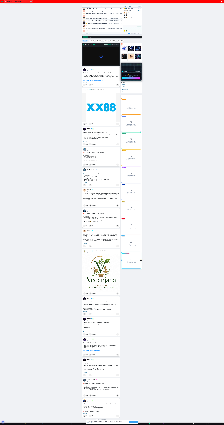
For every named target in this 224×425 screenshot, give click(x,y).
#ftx (98, 80)
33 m (87, 130)
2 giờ (87, 170)
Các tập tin (121, 40)
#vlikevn (123, 86)
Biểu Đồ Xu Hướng (107, 44)
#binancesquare (86, 80)
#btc (96, 350)
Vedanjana (89, 250)
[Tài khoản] (222, 2)
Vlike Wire (89, 69)
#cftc (96, 80)
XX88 (88, 89)
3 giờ (87, 211)
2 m (87, 70)
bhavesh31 (89, 189)
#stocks (98, 350)
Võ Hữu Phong (130, 10)
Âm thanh (113, 40)
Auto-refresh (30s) (133, 33)
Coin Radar (89, 400)
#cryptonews (92, 80)
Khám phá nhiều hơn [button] (90, 422)
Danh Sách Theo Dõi (115, 44)
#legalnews (101, 80)
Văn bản (92, 40)
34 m (87, 150)
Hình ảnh (99, 40)
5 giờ (87, 381)
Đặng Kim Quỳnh (130, 17)
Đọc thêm (85, 82)
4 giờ (87, 340)
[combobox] (18, 1)
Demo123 (129, 30)
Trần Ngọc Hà (129, 12)
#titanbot (123, 84)
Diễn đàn (90, 33)
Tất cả (85, 40)
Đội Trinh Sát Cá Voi (91, 148)
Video (106, 40)
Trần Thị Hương (130, 8)
